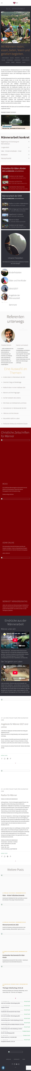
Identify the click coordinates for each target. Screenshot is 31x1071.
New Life (27, 58)
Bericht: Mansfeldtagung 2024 (7, 1033)
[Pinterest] (10, 758)
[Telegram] (7, 758)
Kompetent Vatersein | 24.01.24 (8, 1041)
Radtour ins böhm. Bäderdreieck (18, 203)
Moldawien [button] (4, 155)
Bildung (12, 58)
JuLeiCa (23, 62)
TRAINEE (12, 62)
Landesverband (5, 58)
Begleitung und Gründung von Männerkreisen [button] (10, 143)
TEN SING (3, 60)
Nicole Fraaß (13, 718)
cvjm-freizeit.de (13, 849)
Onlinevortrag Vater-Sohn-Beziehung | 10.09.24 (11, 1028)
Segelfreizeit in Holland (16, 214)
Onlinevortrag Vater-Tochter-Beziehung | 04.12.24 (12, 1020)
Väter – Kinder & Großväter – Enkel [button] (11, 151)
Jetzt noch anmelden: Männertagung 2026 (10, 1003)
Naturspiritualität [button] (6, 158)
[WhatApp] (4, 758)
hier (3, 747)
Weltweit (8, 62)
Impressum (8, 1059)
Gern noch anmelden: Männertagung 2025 (10, 1016)
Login (23, 1059)
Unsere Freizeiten (15, 258)
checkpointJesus (25, 60)
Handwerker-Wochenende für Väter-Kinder (10, 1011)
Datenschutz (16, 1059)
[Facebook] (2, 758)
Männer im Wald (14, 220)
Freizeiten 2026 (5, 106)
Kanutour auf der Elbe (15, 181)
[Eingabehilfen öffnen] (3, 1068)
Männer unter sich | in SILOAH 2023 (9, 1037)
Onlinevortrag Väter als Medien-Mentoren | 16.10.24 (12, 1024)
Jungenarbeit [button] (5, 147)
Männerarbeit (17, 60)
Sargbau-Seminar (5, 1007)
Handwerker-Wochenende (17, 187)
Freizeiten (17, 58)
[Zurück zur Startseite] (15, 3)
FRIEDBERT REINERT (5, 112)
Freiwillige (18, 62)
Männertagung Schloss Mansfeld (18, 209)
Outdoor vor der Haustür (16, 176)
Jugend (22, 58)
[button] (2, 3)
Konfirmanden (10, 60)
